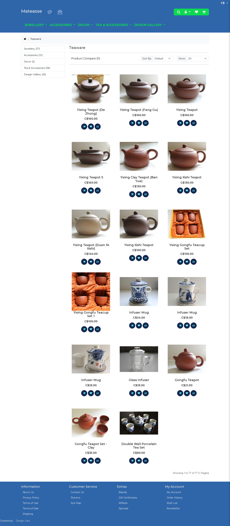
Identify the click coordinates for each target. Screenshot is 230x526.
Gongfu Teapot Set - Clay (91, 446)
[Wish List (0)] (196, 12)
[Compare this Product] (98, 127)
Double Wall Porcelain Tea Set (139, 446)
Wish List (172, 503)
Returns (75, 497)
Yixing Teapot (187, 110)
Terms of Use (30, 503)
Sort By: (147, 58)
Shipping (28, 513)
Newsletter (173, 508)
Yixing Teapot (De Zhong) (91, 111)
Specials (123, 508)
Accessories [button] (61, 25)
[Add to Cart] (84, 127)
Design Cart (23, 520)
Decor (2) (29, 61)
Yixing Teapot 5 (91, 177)
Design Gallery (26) (35, 74)
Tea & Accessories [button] (112, 25)
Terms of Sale (31, 508)
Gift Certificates (128, 497)
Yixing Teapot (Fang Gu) (139, 110)
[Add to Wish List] (91, 127)
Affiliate (123, 503)
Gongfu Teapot (187, 380)
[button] (187, 12)
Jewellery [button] (34, 25)
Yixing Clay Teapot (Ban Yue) (139, 179)
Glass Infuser (139, 380)
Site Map (76, 503)
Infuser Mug (139, 312)
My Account (174, 492)
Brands (123, 492)
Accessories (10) (33, 55)
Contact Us (77, 492)
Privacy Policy (31, 497)
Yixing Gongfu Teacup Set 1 (91, 314)
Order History (175, 497)
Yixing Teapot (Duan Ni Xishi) (91, 247)
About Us (28, 492)
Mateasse (31, 11)
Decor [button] (84, 25)
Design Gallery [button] (148, 25)
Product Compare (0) (85, 58)
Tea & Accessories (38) (37, 68)
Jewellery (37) (32, 48)
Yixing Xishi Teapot (187, 177)
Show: (182, 58)
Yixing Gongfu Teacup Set (187, 247)
